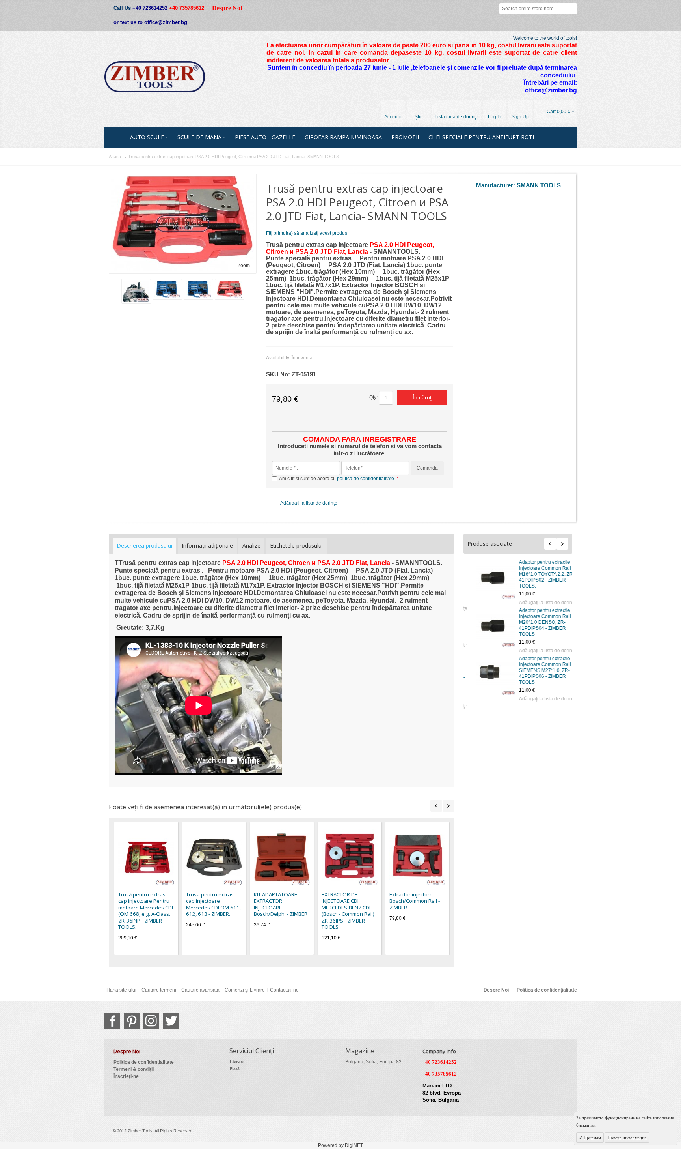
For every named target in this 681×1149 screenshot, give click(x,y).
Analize (251, 545)
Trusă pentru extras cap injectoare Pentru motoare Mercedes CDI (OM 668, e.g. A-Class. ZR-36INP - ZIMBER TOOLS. (145, 911)
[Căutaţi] (571, 8)
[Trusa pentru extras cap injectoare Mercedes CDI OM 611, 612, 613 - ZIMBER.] (214, 857)
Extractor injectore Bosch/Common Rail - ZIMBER (414, 901)
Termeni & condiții (134, 1069)
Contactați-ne (284, 990)
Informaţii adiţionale (207, 545)
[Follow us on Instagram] (151, 1021)
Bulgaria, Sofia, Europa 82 (373, 1062)
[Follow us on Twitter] (171, 1021)
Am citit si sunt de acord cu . (337, 478)
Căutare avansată (200, 990)
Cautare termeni (158, 990)
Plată (234, 1069)
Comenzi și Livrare (245, 990)
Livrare (236, 1062)
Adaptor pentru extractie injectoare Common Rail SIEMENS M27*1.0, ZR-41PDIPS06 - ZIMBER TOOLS (537, 670)
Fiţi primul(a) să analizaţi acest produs (306, 233)
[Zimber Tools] (154, 77)
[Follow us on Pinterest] (132, 1021)
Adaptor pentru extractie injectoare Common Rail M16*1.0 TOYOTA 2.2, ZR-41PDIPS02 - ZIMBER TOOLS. (538, 574)
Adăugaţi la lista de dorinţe (539, 602)
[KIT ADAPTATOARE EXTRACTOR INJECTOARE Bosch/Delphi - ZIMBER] (282, 857)
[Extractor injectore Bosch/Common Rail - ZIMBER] (417, 857)
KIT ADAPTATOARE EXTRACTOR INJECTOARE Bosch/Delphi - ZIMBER (280, 904)
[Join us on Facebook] (112, 1021)
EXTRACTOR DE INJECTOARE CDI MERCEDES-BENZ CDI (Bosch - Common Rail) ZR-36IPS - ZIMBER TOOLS (348, 911)
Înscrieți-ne (126, 1076)
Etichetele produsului (296, 545)
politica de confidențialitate (365, 478)
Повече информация (627, 1137)
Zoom (244, 265)
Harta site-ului (121, 990)
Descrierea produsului (144, 545)
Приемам (591, 1137)
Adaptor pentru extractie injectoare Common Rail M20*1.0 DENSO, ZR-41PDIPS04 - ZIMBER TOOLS (537, 622)
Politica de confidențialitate (547, 990)
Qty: (373, 397)
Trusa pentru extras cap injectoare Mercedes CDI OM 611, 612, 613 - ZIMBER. (213, 904)
